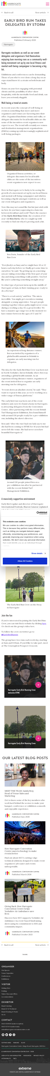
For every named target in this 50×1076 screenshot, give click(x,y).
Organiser (7, 967)
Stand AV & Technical (8, 1009)
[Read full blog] (25, 776)
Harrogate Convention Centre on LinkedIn (3, 1035)
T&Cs (14, 1058)
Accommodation (7, 997)
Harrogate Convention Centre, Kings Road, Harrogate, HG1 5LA (23, 1046)
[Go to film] (25, 670)
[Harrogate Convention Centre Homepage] (11, 4)
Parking (4, 991)
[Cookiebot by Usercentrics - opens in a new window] (36, 513)
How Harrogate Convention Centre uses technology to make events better (21, 851)
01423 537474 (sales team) (10, 1026)
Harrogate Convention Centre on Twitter (6, 1035)
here (44, 623)
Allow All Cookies (25, 561)
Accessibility (6, 1058)
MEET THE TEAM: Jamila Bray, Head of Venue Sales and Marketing (19, 793)
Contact (6, 1020)
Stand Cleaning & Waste (9, 1012)
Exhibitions (5, 979)
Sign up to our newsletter (11, 1055)
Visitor (5, 984)
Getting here (6, 1042)
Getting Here (5, 988)
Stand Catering (6, 1006)
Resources (27, 1055)
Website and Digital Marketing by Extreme (25, 1072)
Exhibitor (7, 1002)
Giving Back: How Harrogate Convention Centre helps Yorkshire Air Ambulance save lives (19, 910)
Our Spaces (5, 970)
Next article (40, 12)
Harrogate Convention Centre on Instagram (13, 1035)
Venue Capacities (7, 973)
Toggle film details (38, 685)
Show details (36, 553)
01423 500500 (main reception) (12, 1024)
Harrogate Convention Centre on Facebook (10, 1035)
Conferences (5, 976)
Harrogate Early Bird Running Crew (21, 743)
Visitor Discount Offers (9, 994)
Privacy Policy (38, 1055)
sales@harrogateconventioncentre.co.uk (15, 1029)
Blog (23, 1042)
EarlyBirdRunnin (9, 634)
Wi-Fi (3, 1015)
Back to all (8, 12)
